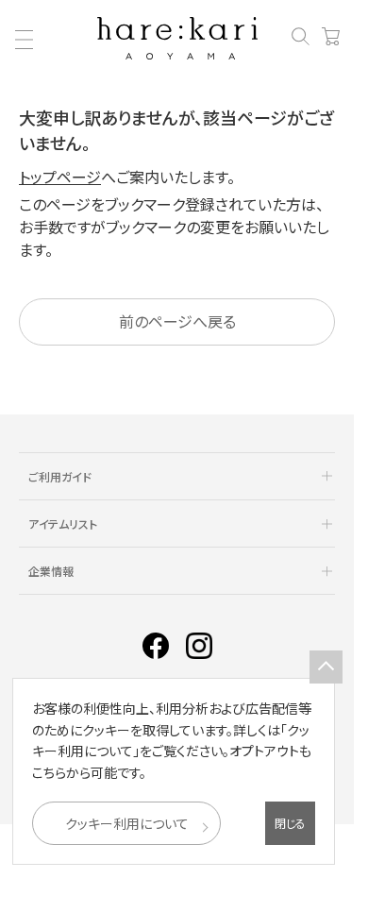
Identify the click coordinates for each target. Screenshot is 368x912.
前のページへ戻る (177, 321)
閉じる (290, 823)
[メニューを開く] (23, 39)
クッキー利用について (127, 823)
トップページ (60, 176)
